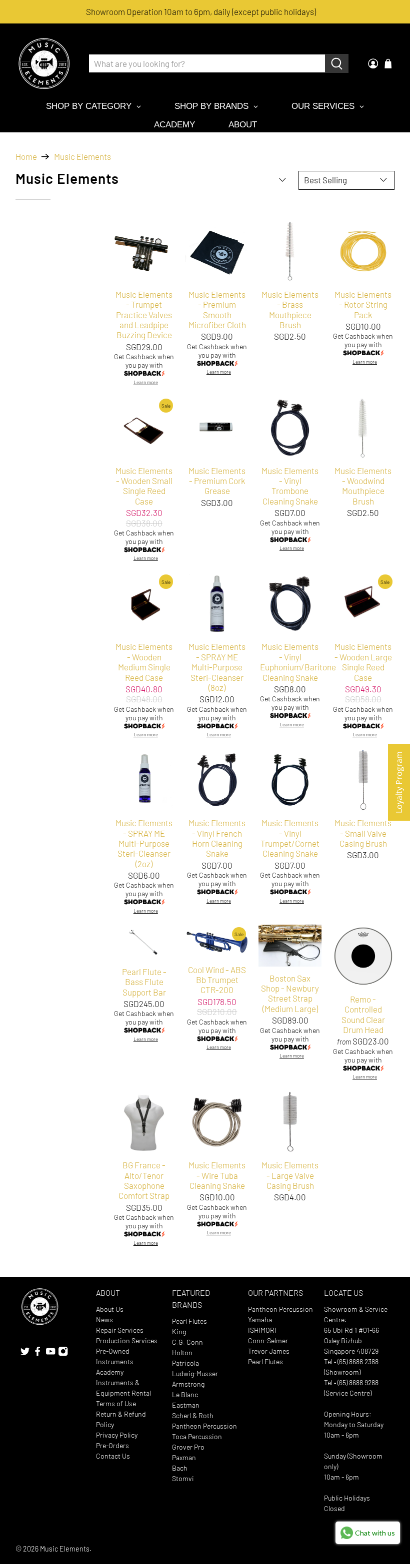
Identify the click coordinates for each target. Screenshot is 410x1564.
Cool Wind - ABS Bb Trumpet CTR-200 (217, 980)
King (179, 1331)
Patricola (185, 1363)
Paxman (184, 1457)
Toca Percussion (197, 1436)
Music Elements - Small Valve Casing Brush (363, 833)
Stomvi (183, 1478)
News (104, 1319)
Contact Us (113, 1456)
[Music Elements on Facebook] (37, 1353)
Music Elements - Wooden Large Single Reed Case (363, 661)
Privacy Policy (117, 1435)
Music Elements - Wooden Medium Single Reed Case (144, 661)
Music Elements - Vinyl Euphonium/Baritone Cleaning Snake (290, 661)
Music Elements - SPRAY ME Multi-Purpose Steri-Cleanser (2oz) (144, 843)
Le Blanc (185, 1394)
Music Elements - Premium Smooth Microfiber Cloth (217, 309)
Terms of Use (116, 1403)
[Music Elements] (44, 63)
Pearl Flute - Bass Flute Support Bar (144, 982)
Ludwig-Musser (195, 1373)
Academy (110, 1372)
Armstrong (188, 1384)
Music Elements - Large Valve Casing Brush (290, 1175)
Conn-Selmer (268, 1340)
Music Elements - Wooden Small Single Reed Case (144, 486)
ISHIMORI (262, 1330)
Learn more (146, 382)
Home (26, 156)
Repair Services (120, 1330)
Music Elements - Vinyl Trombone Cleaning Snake (290, 486)
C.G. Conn (187, 1342)
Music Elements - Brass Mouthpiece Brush (290, 309)
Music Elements (82, 156)
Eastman (186, 1405)
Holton (182, 1352)
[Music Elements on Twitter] (25, 1353)
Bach (180, 1468)
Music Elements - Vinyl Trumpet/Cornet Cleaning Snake (290, 838)
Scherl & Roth (193, 1415)
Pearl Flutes (189, 1321)
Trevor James (269, 1351)
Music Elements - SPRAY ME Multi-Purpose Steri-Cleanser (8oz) (217, 666)
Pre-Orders (112, 1445)
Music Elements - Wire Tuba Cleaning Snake (217, 1175)
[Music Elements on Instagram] (63, 1353)
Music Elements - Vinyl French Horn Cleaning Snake (217, 838)
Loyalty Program (399, 782)
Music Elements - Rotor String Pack (363, 304)
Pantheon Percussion (204, 1426)
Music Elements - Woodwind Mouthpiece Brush (363, 486)
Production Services (127, 1340)
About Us (110, 1309)
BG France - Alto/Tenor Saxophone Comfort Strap (144, 1180)
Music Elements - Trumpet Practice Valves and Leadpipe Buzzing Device (144, 314)
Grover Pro (188, 1447)
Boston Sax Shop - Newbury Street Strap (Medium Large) (290, 993)
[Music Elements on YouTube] (51, 1353)
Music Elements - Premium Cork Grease (217, 481)
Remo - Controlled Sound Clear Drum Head (363, 1014)
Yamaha (260, 1319)
